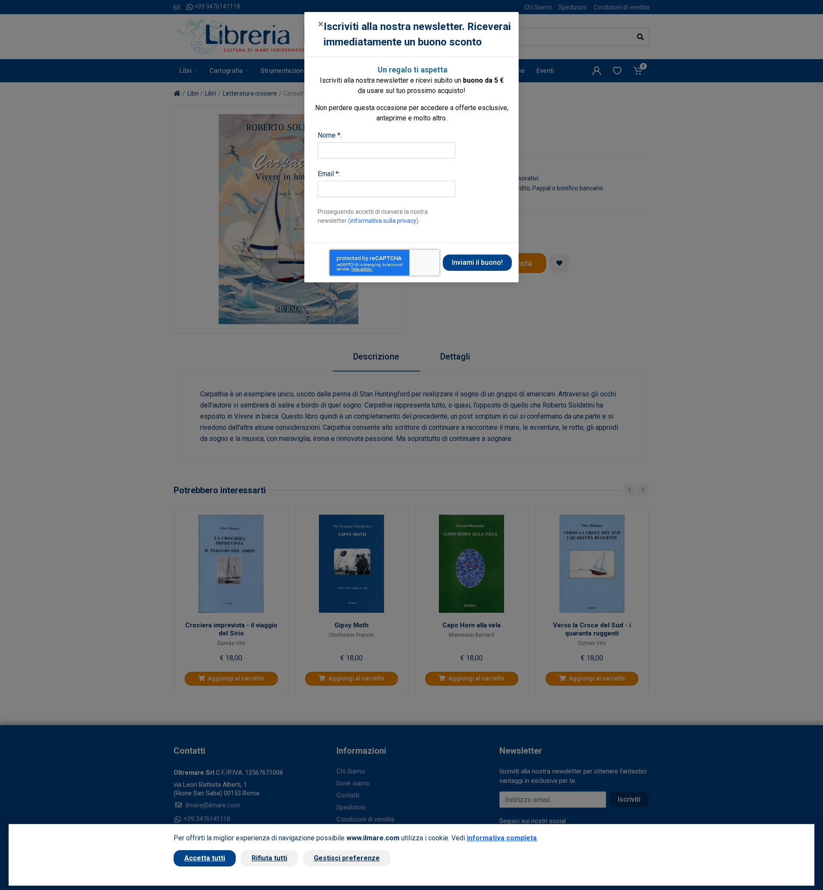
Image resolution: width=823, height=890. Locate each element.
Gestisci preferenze (347, 858)
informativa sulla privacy (383, 220)
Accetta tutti (204, 858)
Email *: (329, 174)
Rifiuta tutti (269, 858)
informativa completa (502, 838)
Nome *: (330, 135)
